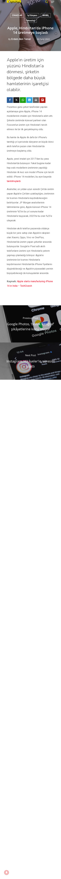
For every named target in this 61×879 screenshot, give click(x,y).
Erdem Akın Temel (21, 39)
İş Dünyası (32, 15)
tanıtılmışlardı (14, 181)
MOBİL (45, 15)
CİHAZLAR (17, 15)
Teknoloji (30, 20)
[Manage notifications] (6, 872)
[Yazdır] (36, 100)
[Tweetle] (16, 100)
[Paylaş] (10, 100)
